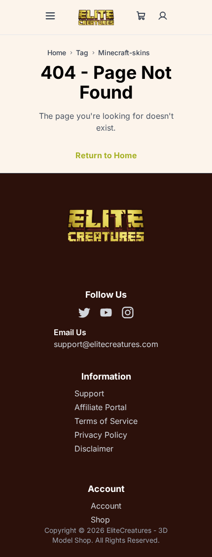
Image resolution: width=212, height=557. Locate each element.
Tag (82, 52)
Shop (100, 519)
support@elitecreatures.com (106, 344)
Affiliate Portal (100, 407)
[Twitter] (84, 314)
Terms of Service (106, 421)
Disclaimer (93, 448)
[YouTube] (106, 314)
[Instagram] (128, 314)
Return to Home (106, 155)
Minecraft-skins (124, 52)
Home (56, 52)
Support (89, 393)
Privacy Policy (100, 435)
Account (106, 506)
